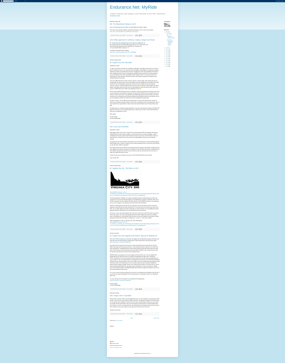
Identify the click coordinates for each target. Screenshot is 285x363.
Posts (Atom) (119, 320)
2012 (167, 64)
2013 (167, 62)
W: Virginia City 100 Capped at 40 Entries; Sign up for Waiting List (133, 236)
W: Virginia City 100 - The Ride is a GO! (124, 168)
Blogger (149, 353)
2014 (167, 60)
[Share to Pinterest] (141, 35)
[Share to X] (138, 35)
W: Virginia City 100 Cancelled (121, 62)
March (168, 33)
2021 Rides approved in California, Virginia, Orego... (170, 42)
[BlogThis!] (137, 35)
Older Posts (156, 318)
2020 (167, 48)
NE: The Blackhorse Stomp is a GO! (123, 24)
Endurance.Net (115, 16)
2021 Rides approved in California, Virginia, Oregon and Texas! (132, 40)
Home (131, 318)
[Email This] (135, 35)
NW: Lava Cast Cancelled (119, 127)
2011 (167, 66)
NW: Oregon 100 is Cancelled (120, 296)
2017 (167, 54)
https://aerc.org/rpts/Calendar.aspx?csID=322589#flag (123, 52)
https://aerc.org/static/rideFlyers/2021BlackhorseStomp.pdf (124, 31)
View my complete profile (116, 347)
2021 (167, 31)
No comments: (130, 35)
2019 (167, 50)
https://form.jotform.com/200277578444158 (120, 242)
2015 (167, 58)
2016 (167, 56)
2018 (167, 52)
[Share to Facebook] (140, 35)
